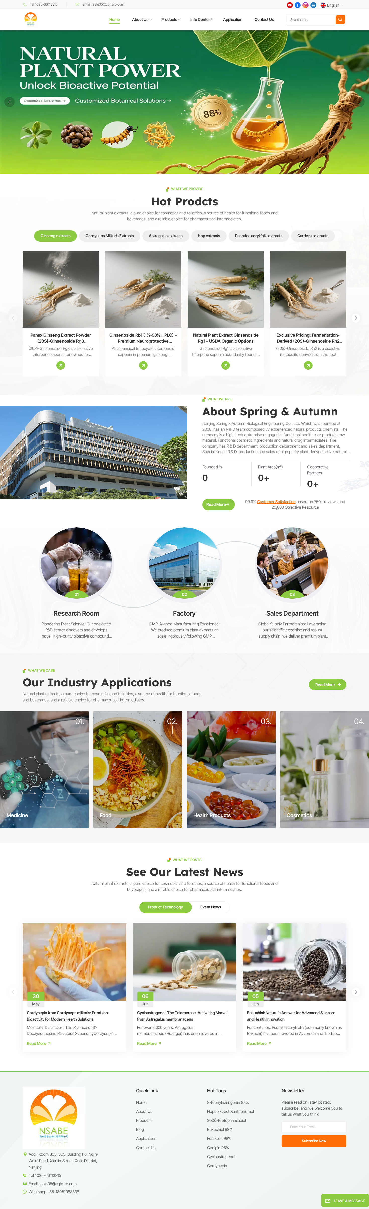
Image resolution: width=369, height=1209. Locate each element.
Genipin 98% (218, 1147)
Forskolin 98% (219, 1138)
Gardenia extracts (312, 235)
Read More (216, 504)
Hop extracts (209, 235)
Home (114, 19)
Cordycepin (217, 1165)
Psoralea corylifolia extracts (258, 235)
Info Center (200, 19)
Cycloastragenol (221, 1156)
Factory (184, 613)
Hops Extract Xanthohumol (230, 1111)
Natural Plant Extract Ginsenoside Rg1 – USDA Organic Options (226, 338)
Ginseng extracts (56, 235)
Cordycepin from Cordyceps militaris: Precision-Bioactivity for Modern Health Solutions (68, 1015)
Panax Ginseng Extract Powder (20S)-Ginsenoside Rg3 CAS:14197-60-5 (61, 338)
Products (169, 19)
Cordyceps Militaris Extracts (110, 235)
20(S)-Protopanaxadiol (226, 1120)
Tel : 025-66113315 (44, 4)
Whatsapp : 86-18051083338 (54, 1191)
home (141, 1102)
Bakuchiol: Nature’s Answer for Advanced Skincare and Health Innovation (291, 1015)
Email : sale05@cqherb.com (103, 4)
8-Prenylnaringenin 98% (228, 1102)
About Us (140, 19)
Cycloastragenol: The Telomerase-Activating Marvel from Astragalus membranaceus (182, 1015)
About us (144, 1111)
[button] (179, 166)
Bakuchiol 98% (219, 1129)
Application (232, 19)
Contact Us (264, 19)
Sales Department (292, 613)
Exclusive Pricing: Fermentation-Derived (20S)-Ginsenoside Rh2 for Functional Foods (308, 338)
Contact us (146, 1147)
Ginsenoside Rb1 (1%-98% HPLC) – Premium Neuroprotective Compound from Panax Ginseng (143, 338)
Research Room (76, 613)
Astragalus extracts (166, 235)
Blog (140, 1129)
